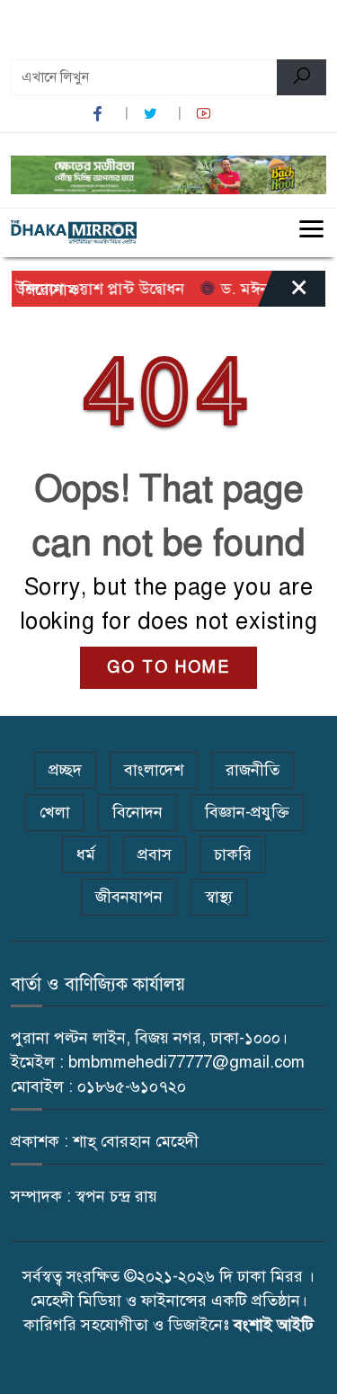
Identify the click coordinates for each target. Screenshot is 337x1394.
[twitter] (153, 113)
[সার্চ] (301, 77)
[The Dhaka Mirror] (74, 232)
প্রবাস (154, 854)
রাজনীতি (252, 770)
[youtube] (206, 113)
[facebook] (100, 113)
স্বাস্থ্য (219, 897)
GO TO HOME (168, 667)
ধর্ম (85, 854)
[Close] (283, 293)
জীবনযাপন (129, 897)
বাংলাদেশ (153, 770)
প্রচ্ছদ (65, 770)
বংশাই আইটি (274, 1325)
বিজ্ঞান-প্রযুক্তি (247, 812)
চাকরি (233, 854)
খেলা (55, 812)
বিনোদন (137, 812)
